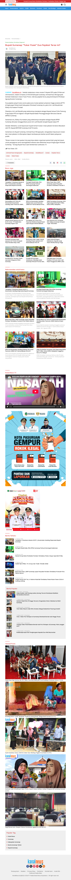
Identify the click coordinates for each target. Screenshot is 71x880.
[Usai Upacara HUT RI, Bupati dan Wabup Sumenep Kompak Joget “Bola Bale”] (56, 213)
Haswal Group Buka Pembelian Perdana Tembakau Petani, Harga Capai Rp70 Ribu (39, 556)
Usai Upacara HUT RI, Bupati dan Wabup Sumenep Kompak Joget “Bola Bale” (56, 222)
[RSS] (43, 866)
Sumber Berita (25, 159)
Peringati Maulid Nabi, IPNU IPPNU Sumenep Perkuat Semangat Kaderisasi (34, 183)
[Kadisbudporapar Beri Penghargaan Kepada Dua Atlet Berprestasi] (9, 633)
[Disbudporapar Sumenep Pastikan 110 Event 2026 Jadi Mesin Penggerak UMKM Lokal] (56, 251)
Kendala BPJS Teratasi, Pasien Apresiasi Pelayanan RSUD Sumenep (14, 260)
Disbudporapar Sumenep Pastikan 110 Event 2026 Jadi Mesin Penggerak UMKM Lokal (55, 260)
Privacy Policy (31, 871)
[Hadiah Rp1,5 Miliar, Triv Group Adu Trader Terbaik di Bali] (9, 565)
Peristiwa (16, 42)
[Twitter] (31, 866)
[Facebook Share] (50, 163)
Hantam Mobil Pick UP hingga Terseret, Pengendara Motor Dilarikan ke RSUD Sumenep (39, 601)
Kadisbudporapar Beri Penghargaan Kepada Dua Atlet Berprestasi (36, 632)
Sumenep (11, 839)
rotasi (8, 156)
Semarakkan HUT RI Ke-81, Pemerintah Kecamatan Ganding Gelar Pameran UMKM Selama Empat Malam (14, 203)
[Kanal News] (12, 4)
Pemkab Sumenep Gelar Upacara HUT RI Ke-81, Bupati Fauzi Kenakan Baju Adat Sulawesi (13, 241)
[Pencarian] (65, 4)
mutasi (47, 153)
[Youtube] (37, 866)
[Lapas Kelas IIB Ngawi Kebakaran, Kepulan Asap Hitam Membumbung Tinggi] (56, 232)
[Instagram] (34, 866)
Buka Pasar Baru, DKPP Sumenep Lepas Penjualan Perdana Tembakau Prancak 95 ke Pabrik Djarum (56, 183)
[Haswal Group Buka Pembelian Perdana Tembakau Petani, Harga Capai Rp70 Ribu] (9, 557)
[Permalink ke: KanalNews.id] (6, 48)
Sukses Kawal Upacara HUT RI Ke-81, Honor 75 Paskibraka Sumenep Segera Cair (14, 222)
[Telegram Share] (61, 163)
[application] (35, 391)
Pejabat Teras (56, 153)
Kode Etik (57, 871)
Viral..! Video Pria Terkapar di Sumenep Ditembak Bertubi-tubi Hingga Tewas (39, 616)
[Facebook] (27, 866)
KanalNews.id (12, 48)
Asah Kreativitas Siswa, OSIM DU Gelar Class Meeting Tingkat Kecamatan (26, 753)
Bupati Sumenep (29, 153)
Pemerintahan (9, 42)
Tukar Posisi (15, 156)
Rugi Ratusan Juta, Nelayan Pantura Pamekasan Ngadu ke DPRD (23, 827)
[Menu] (6, 4)
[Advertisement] (35, 23)
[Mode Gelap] (62, 4)
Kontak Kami (48, 871)
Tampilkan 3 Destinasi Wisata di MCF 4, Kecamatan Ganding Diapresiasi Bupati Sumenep (14, 184)
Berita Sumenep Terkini (14, 845)
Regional (22, 42)
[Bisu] (61, 407)
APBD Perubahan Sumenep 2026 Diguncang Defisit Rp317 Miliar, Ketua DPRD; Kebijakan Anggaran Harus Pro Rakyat (56, 203)
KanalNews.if (39, 153)
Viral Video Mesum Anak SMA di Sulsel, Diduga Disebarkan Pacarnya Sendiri (38, 609)
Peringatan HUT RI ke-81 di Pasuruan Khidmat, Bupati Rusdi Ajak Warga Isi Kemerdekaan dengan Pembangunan (35, 222)
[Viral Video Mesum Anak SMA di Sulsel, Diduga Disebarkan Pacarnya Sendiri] (9, 610)
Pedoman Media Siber (35, 873)
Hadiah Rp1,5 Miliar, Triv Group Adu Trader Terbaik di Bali (31, 564)
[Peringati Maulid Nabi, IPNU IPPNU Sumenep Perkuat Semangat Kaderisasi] (35, 175)
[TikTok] (40, 866)
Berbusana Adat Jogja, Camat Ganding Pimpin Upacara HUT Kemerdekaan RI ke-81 (35, 241)
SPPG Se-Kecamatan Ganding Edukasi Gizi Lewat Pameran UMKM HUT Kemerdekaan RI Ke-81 (35, 203)
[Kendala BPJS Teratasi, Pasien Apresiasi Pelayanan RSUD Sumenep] (14, 251)
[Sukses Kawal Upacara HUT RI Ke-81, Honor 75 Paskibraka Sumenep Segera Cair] (14, 213)
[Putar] (7, 407)
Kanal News (11, 836)
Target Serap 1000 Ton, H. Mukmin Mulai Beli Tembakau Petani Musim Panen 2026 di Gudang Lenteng (39, 580)
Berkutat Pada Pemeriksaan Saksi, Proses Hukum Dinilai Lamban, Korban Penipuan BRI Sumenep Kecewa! (35, 789)
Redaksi (23, 871)
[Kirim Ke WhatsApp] (64, 163)
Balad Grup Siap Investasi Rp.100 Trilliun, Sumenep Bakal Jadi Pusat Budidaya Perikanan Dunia (31, 680)
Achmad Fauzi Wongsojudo (14, 153)
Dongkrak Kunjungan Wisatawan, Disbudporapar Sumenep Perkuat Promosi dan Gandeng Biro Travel (35, 260)
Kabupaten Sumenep (14, 842)
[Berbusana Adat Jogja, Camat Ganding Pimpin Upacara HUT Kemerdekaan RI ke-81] (35, 232)
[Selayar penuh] (63, 407)
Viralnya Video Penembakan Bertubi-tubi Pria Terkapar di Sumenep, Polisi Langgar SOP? (40, 625)
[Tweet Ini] (54, 163)
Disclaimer (40, 871)
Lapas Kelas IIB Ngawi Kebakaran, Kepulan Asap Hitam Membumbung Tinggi (55, 241)
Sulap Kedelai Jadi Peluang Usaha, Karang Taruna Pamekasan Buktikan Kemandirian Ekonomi (37, 593)
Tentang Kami (15, 871)
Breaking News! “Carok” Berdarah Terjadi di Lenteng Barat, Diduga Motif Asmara (28, 716)
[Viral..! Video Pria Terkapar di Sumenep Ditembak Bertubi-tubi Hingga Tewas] (9, 618)
